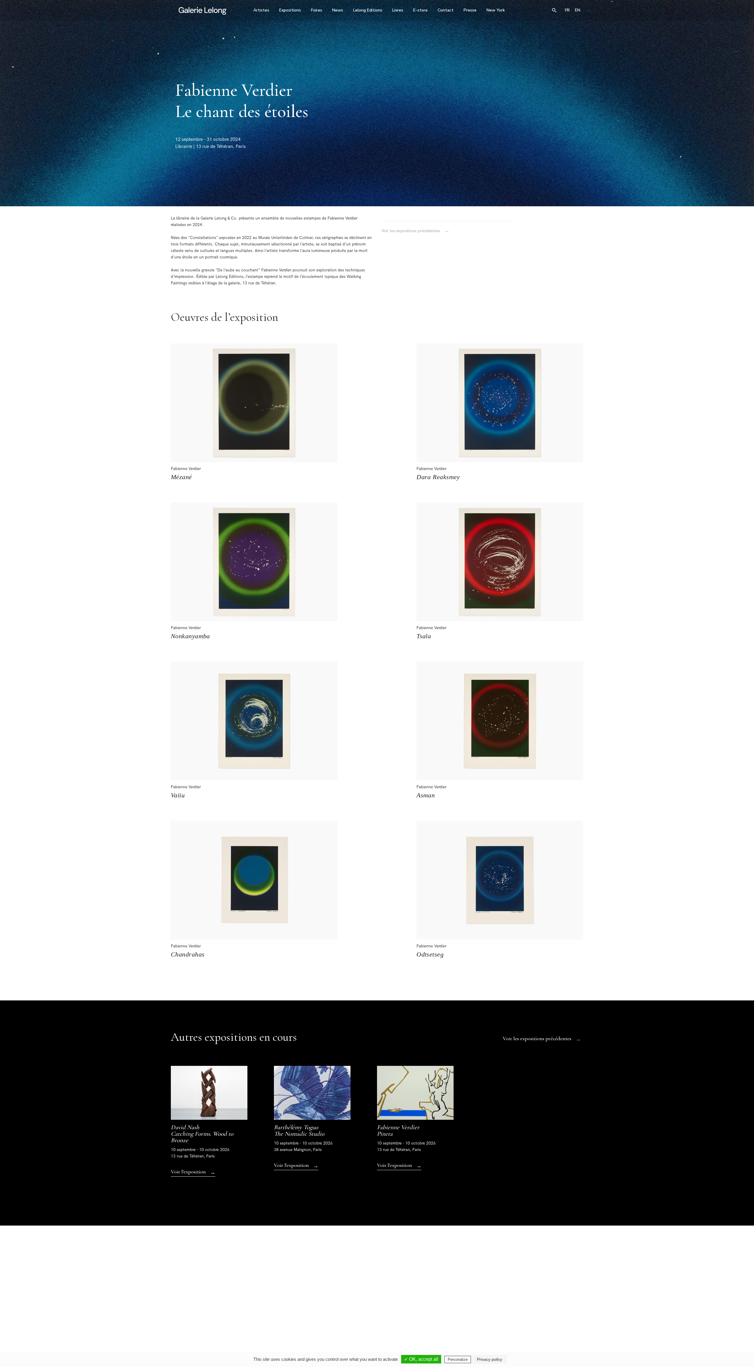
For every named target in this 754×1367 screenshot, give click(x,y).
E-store (420, 10)
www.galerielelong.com (557, 1316)
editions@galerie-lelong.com (375, 1316)
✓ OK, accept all (421, 1359)
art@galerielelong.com (525, 1316)
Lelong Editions (367, 10)
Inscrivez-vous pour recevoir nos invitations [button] (372, 1241)
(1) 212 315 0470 (528, 1312)
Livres (397, 10)
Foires (316, 10)
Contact (446, 10)
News (337, 10)
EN (577, 10)
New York (496, 10)
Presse (470, 10)
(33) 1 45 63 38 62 (375, 1312)
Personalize (458, 1359)
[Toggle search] (554, 10)
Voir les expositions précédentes (415, 230)
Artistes (261, 10)
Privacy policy (489, 1359)
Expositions (290, 10)
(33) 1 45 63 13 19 (297, 1312)
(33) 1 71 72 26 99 (452, 1312)
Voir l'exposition (193, 1172)
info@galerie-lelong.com (294, 1316)
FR (567, 10)
